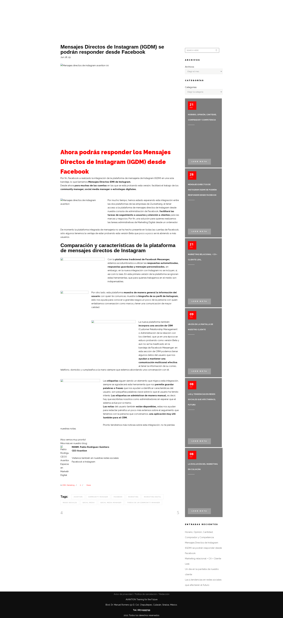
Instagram (90, 461)
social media (89, 502)
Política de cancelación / (146, 594)
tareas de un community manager (143, 502)
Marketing (71, 485)
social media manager (110, 502)
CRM (64, 485)
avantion (78, 497)
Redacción (164, 594)
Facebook (77, 461)
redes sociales (70, 502)
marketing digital (152, 497)
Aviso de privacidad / (124, 594)
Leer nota (199, 161)
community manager (98, 497)
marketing (133, 497)
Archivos (189, 66)
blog (84, 443)
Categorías (190, 87)
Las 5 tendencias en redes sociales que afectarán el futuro (202, 399)
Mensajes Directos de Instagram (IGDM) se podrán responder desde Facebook (202, 189)
